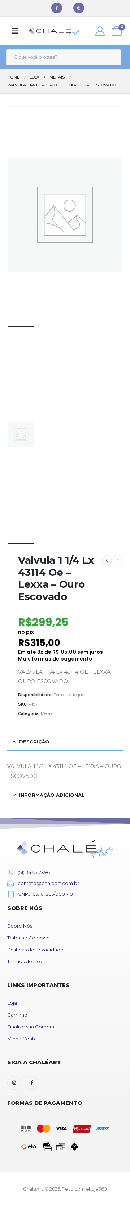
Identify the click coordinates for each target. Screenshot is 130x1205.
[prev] (107, 560)
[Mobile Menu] (15, 31)
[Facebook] (56, 8)
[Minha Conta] (100, 31)
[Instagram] (78, 8)
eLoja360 (96, 1189)
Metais (47, 713)
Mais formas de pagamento (55, 658)
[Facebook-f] (32, 1083)
